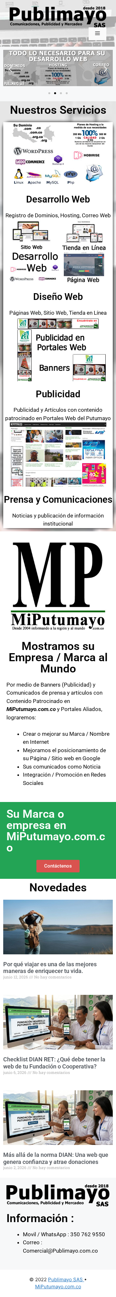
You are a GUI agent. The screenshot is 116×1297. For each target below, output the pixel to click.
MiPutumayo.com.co (58, 1286)
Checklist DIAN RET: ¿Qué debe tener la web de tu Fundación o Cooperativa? (54, 1063)
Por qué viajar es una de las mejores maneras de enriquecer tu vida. (50, 968)
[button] (10, 69)
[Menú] (97, 33)
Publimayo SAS (66, 1279)
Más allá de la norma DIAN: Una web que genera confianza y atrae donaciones (55, 1158)
